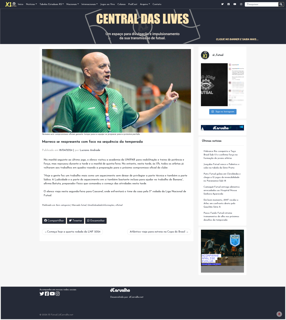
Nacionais (71, 4)
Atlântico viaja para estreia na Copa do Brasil (157, 232)
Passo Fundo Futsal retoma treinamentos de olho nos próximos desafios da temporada (221, 216)
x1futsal (118, 205)
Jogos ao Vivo (107, 4)
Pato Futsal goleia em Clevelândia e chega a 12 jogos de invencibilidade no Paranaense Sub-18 (222, 177)
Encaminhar (97, 220)
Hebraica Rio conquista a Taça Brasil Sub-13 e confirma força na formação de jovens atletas (221, 155)
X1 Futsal (52, 315)
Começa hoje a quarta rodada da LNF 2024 (73, 232)
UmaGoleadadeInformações (100, 205)
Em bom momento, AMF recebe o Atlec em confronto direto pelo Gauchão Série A (221, 203)
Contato (157, 4)
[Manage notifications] (279, 314)
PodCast (132, 4)
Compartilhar (55, 220)
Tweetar (77, 220)
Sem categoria (63, 205)
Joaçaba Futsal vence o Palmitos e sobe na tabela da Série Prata (221, 166)
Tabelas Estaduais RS (51, 4)
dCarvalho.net (136, 297)
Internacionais (88, 4)
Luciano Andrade (90, 150)
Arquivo (144, 4)
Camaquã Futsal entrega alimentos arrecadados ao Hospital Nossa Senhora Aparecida (222, 190)
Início (20, 4)
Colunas (122, 4)
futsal (83, 205)
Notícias (30, 4)
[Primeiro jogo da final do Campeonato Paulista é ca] (222, 84)
